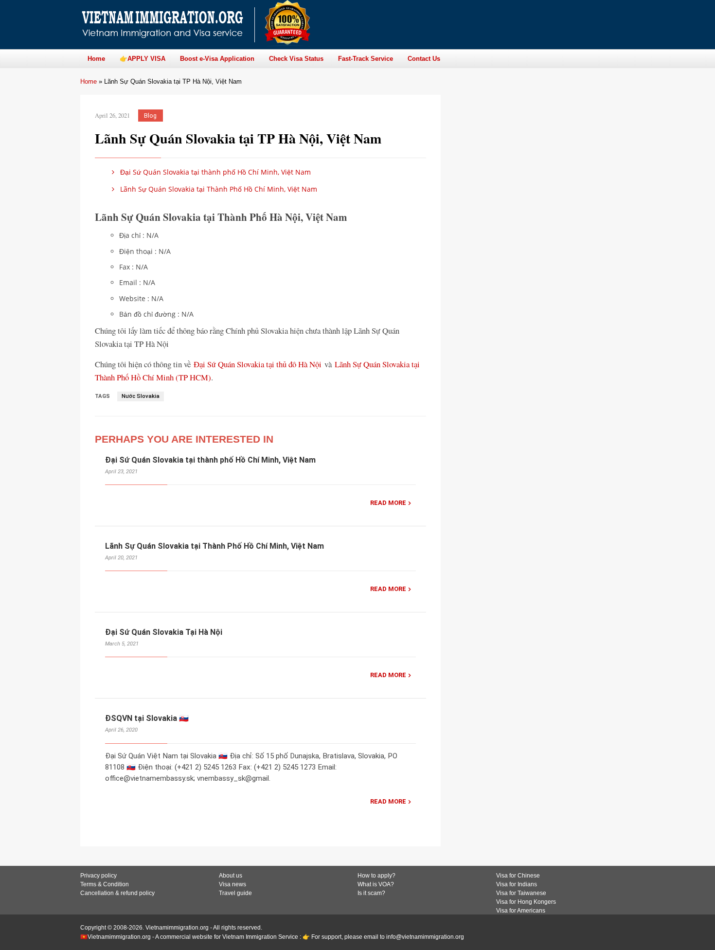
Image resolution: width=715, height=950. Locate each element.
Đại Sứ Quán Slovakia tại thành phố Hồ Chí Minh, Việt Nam (214, 172)
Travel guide (235, 893)
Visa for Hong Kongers (526, 901)
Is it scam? (371, 893)
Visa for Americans (520, 910)
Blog (150, 115)
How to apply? (376, 875)
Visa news (232, 884)
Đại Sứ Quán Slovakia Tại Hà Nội (163, 632)
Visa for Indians (516, 884)
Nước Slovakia (141, 396)
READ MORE (388, 502)
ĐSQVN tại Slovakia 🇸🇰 (147, 718)
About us (230, 875)
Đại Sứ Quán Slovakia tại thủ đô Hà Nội (258, 364)
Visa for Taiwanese (521, 893)
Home (88, 81)
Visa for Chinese (518, 875)
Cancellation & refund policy (117, 893)
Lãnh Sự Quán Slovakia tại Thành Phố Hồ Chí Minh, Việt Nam (217, 189)
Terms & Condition (104, 884)
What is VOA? (376, 884)
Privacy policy (98, 875)
